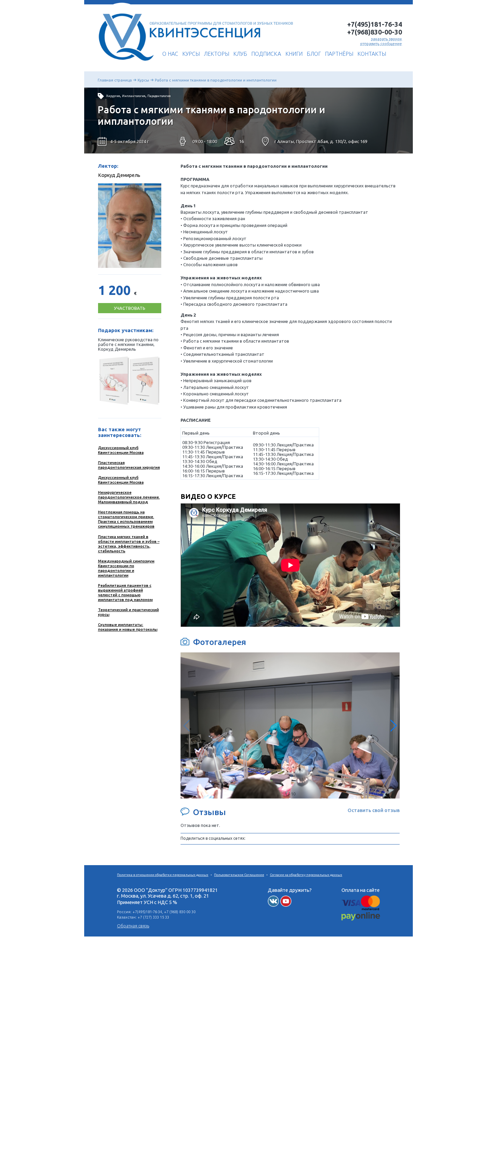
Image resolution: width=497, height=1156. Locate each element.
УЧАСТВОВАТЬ (129, 308)
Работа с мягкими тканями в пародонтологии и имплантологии (216, 80)
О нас (170, 54)
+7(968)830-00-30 (374, 32)
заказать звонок (386, 39)
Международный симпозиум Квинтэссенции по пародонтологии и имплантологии (126, 568)
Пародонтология (159, 96)
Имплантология (133, 96)
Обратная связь (133, 925)
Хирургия (113, 96)
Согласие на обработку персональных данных (306, 875)
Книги (294, 54)
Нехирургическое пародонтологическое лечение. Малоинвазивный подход (129, 497)
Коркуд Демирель (119, 175)
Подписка (266, 54)
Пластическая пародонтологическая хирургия (129, 464)
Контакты (371, 54)
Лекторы (216, 54)
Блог (314, 54)
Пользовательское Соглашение (239, 875)
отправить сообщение (381, 43)
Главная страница (115, 80)
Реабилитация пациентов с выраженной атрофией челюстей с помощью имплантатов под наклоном (125, 592)
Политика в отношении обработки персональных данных (162, 875)
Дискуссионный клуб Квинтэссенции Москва (121, 450)
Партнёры (339, 54)
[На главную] (124, 63)
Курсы (191, 54)
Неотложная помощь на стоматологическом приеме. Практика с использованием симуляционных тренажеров (126, 519)
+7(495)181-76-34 (374, 24)
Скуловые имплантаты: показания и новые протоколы (128, 626)
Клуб (240, 54)
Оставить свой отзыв (374, 810)
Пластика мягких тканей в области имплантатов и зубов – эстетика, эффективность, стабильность (129, 543)
